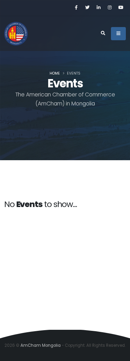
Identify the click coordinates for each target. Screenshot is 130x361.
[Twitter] (87, 7)
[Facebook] (76, 7)
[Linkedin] (98, 7)
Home (55, 73)
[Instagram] (109, 7)
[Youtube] (120, 7)
